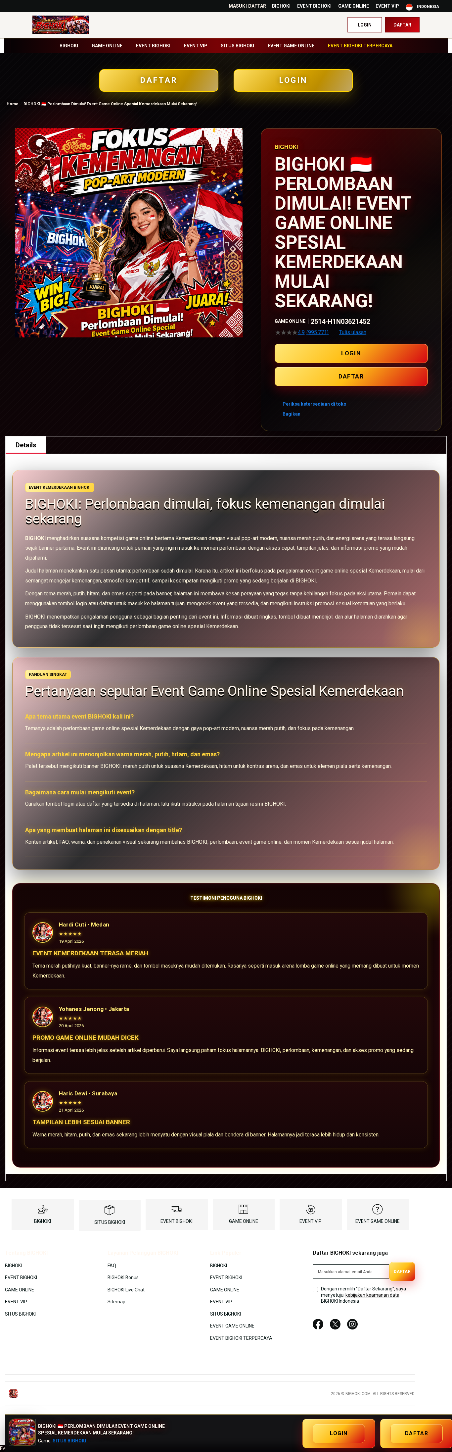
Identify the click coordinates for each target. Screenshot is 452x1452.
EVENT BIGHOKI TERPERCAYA (241, 1337)
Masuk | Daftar (247, 6)
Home (13, 104)
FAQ (112, 1265)
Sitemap (116, 1301)
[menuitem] (69, 45)
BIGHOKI (281, 6)
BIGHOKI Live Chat (126, 1289)
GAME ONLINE (353, 6)
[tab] (26, 445)
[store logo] (60, 25)
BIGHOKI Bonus (123, 1277)
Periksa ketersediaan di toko (314, 404)
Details (26, 445)
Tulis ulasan (352, 332)
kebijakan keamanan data (372, 1295)
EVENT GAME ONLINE (377, 1221)
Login (365, 24)
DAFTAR (158, 80)
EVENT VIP (387, 6)
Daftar (402, 24)
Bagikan (291, 414)
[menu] (226, 45)
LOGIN (293, 80)
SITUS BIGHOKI (109, 1222)
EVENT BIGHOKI (314, 6)
